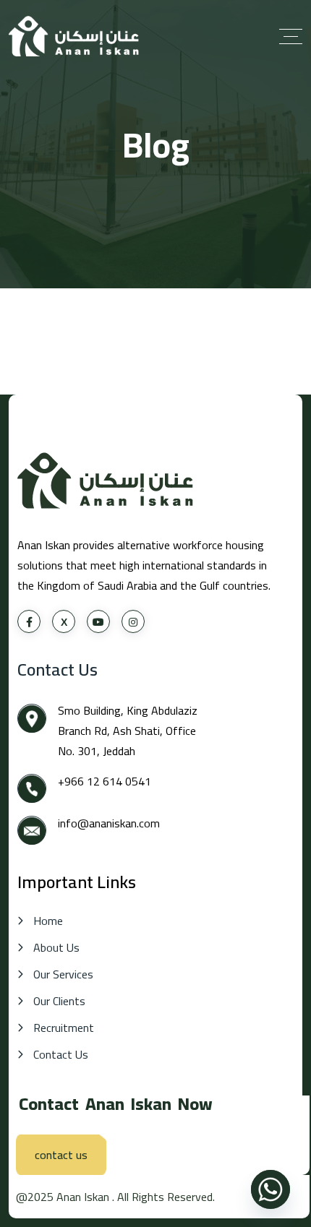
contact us (61, 1155)
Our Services (63, 974)
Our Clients (59, 1001)
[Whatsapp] (270, 1189)
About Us (56, 947)
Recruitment (63, 1028)
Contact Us (60, 1054)
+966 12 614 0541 (104, 781)
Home (48, 921)
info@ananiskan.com (110, 823)
